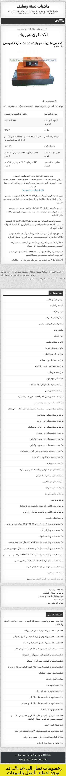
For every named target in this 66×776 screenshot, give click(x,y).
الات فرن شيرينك (33, 34)
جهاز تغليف (40, 28)
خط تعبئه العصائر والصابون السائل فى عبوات (43, 630)
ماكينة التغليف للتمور (54, 518)
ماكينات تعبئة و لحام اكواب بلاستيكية (47, 457)
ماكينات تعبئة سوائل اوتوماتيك (50, 415)
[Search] (63, 21)
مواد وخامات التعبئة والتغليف (51, 596)
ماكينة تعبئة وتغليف (55, 572)
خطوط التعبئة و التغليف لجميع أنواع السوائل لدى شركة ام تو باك (35, 667)
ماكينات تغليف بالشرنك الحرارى (49, 475)
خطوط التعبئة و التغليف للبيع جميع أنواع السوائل (42, 655)
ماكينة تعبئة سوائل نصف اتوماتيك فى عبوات (44, 566)
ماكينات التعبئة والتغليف (53, 593)
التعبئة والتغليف (56, 305)
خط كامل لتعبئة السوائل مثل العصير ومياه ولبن (43, 737)
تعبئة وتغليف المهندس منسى (51, 324)
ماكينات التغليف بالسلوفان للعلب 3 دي (46, 384)
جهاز (40, 260)
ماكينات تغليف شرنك (54, 487)
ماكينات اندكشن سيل (54, 390)
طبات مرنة (58, 599)
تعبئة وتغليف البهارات (54, 317)
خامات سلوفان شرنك (54, 348)
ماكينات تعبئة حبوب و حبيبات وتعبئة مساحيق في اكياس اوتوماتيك (35, 409)
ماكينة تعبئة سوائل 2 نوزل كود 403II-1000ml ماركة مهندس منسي (34, 524)
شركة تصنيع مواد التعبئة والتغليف (49, 366)
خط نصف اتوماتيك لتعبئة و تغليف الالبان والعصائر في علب (38, 648)
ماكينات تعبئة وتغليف (33, 6)
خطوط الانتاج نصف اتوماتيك (51, 673)
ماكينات (14, 260)
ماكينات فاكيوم (57, 500)
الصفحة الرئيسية (56, 589)
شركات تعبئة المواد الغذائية (51, 360)
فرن (21, 260)
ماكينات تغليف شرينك (26, 28)
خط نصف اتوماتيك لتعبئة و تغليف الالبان (46, 697)
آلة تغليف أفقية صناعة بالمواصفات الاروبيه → (46, 278)
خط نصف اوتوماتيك (54, 685)
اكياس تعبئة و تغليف (54, 299)
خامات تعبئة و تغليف (54, 342)
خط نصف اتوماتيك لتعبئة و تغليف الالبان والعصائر (42, 703)
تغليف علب (58, 330)
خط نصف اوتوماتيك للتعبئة (52, 709)
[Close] (60, 770)
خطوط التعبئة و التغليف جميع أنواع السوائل (44, 661)
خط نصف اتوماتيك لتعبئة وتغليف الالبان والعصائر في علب (39, 731)
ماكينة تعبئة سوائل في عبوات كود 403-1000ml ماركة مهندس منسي (33, 548)
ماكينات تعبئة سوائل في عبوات (50, 433)
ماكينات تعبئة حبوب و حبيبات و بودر (48, 402)
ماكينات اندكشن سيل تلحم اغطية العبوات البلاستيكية (40, 396)
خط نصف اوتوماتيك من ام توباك (49, 691)
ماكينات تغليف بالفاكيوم (53, 481)
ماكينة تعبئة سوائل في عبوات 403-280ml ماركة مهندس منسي (35, 542)
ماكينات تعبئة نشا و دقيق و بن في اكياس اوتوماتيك (41, 451)
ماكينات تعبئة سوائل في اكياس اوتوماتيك (45, 427)
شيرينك (27, 260)
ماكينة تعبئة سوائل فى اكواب (50, 536)
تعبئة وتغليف (58, 311)
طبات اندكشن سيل (55, 603)
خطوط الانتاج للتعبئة (54, 679)
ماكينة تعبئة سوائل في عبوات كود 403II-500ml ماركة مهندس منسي (33, 554)
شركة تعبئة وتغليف (55, 372)
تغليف (45, 260)
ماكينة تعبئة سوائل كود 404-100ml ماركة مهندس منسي (38, 560)
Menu (57, 20)
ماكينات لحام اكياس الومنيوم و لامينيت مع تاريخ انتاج (41, 506)
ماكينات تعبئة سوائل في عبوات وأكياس (46, 439)
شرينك (34, 260)
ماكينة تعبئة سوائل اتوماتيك (51, 530)
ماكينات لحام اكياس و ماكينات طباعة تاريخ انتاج (43, 512)
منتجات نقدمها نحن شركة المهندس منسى (45, 579)
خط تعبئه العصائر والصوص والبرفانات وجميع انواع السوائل (38, 636)
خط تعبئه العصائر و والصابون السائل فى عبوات (43, 642)
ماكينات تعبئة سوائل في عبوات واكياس (46, 445)
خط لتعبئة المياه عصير (53, 725)
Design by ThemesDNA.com (33, 759)
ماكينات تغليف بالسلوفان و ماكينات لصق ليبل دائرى (41, 469)
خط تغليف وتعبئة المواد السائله (50, 743)
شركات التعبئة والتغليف (53, 354)
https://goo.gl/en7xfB (33, 190)
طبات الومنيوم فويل (54, 378)
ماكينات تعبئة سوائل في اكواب (50, 421)
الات (50, 260)
